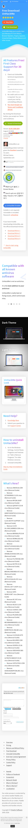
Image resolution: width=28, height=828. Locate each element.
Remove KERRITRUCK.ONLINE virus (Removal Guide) (13, 629)
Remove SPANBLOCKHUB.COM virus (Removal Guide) (13, 553)
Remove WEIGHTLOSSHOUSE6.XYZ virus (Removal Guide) (13, 546)
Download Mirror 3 (14, 236)
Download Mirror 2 (14, 233)
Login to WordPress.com (16, 709)
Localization (10, 789)
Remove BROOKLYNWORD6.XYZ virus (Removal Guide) (13, 571)
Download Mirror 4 (14, 239)
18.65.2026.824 (14, 129)
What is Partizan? (12, 783)
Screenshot (10, 777)
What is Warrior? (11, 786)
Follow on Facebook (13, 774)
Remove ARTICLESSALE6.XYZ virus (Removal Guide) (13, 579)
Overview (9, 742)
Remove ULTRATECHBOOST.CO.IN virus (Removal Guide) (12, 658)
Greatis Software (16, 810)
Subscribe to (7, 721)
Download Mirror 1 (14, 231)
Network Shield (11, 780)
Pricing (8, 745)
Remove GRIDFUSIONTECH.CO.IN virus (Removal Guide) (14, 513)
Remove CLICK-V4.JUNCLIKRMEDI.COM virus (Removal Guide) (14, 528)
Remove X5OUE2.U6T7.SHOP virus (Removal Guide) (13, 586)
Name (5, 711)
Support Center (15, 426)
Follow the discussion (23, 687)
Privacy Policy (10, 760)
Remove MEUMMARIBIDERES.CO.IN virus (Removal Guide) (13, 622)
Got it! (12, 826)
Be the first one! (8, 693)
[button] (26, 1)
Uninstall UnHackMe (13, 754)
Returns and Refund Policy (15, 748)
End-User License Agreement (16, 757)
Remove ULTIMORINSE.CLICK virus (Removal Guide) (13, 495)
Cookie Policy (17, 823)
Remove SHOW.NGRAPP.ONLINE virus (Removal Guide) (14, 670)
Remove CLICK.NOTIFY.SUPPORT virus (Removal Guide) (14, 520)
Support (9, 765)
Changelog (5, 138)
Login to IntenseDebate (7, 709)
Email (5, 713)
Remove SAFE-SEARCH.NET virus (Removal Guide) (14, 594)
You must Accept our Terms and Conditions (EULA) (15, 107)
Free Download (11, 751)
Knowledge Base (13, 420)
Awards (8, 771)
